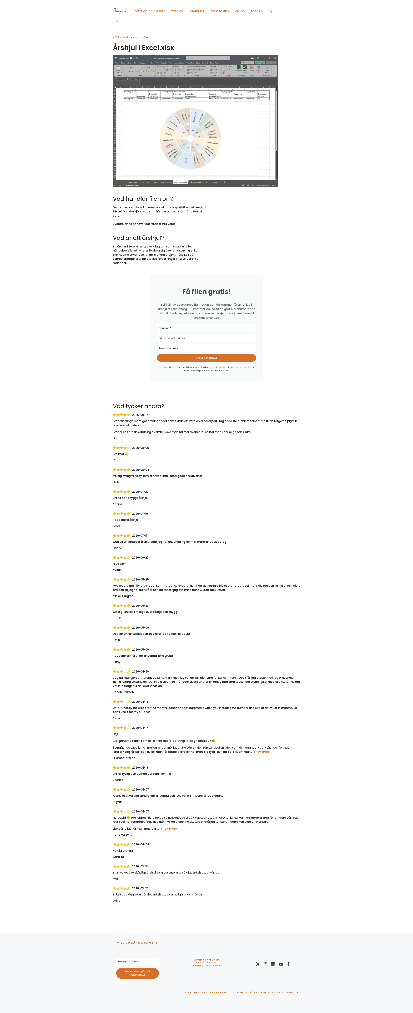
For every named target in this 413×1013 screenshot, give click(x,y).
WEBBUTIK (177, 11)
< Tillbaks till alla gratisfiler (131, 37)
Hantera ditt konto (231, 992)
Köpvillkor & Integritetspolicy (274, 992)
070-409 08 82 (206, 962)
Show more (262, 752)
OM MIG (240, 11)
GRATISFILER (197, 11)
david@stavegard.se (206, 965)
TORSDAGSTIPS (220, 11)
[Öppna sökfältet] (117, 21)
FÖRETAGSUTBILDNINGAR (150, 11)
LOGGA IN (257, 11)
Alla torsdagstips (199, 992)
